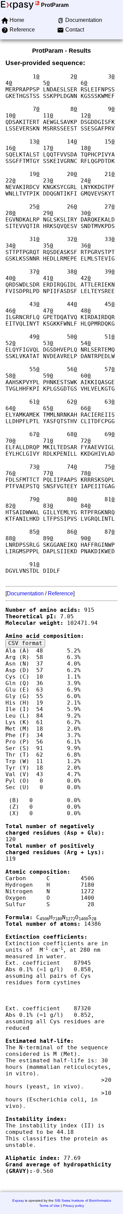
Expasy (18, 1200)
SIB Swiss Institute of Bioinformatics (83, 1200)
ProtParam (55, 5)
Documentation (25, 593)
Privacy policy (73, 1205)
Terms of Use (49, 1205)
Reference (60, 593)
